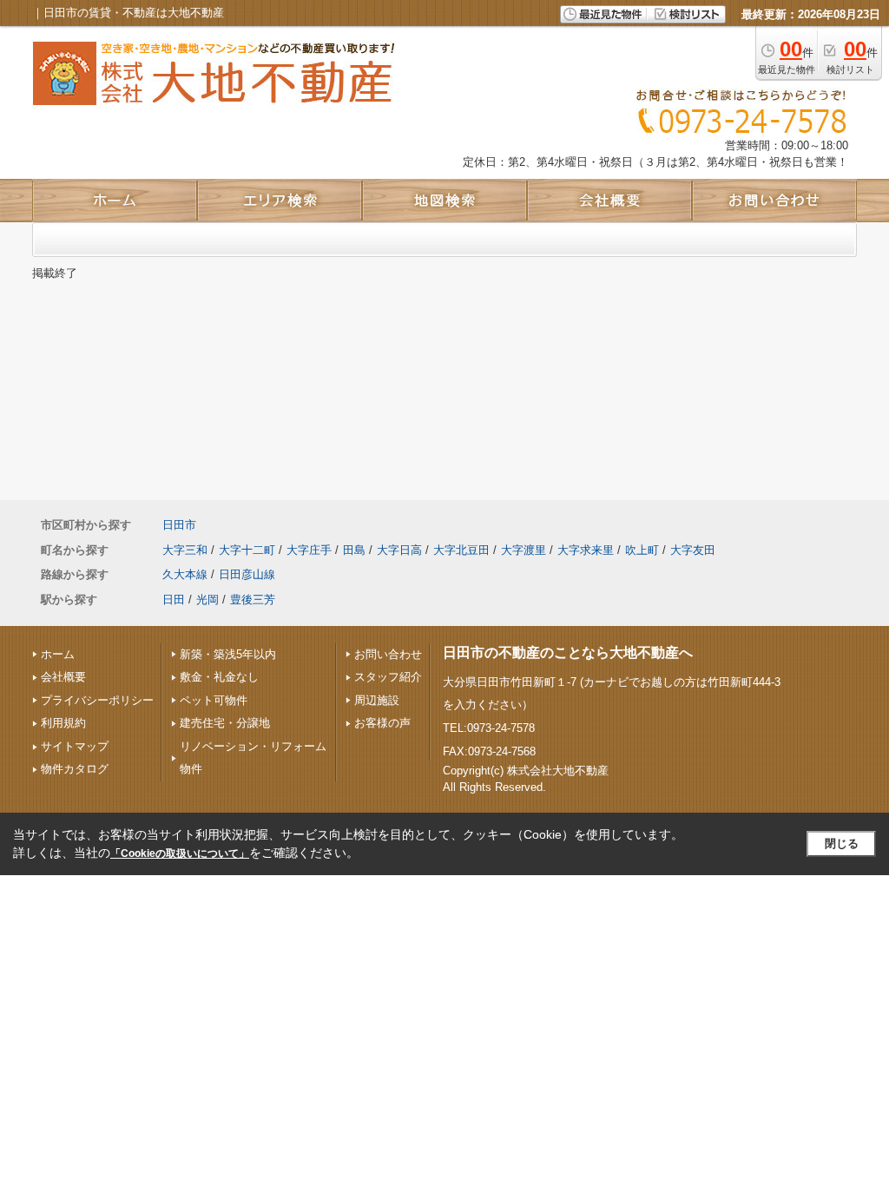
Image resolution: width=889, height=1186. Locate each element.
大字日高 (399, 550)
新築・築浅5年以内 (228, 654)
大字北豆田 (461, 550)
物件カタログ (75, 768)
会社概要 (63, 676)
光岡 (207, 599)
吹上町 (642, 550)
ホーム (58, 654)
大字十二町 (247, 550)
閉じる (842, 843)
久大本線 (184, 574)
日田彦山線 (247, 574)
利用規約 (63, 722)
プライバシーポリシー (97, 700)
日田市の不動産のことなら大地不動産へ (568, 652)
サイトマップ (75, 746)
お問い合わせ (388, 654)
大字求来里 (585, 550)
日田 (173, 599)
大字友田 (692, 550)
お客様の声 (382, 722)
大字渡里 (523, 550)
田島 (354, 550)
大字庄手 (309, 550)
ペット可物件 (213, 700)
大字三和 (184, 550)
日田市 (179, 524)
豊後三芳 (252, 599)
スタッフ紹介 (388, 676)
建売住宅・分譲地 (225, 722)
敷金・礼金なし (219, 676)
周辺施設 (376, 700)
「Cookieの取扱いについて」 (179, 853)
